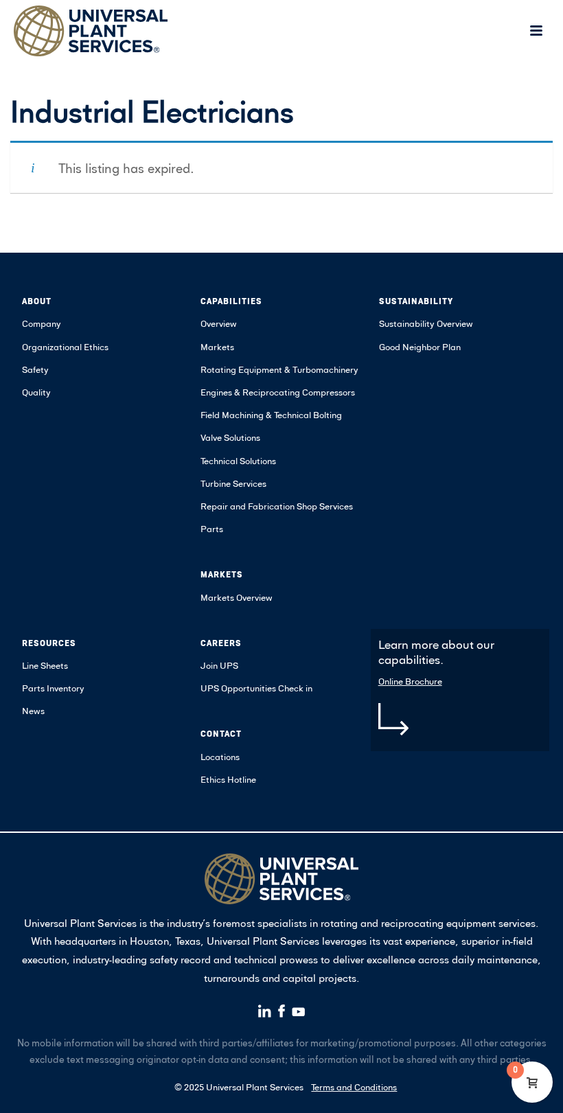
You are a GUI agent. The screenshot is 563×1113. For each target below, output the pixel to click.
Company (41, 323)
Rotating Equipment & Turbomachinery (279, 369)
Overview (218, 323)
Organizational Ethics (65, 346)
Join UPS (219, 665)
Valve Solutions (230, 437)
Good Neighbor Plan (420, 346)
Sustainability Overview (426, 323)
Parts (211, 528)
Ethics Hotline (228, 779)
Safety (35, 369)
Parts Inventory (53, 687)
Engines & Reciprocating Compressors (277, 392)
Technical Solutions (238, 460)
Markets (217, 346)
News (33, 710)
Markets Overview (236, 597)
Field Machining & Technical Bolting (271, 414)
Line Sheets (45, 665)
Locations (220, 756)
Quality (36, 392)
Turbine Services (233, 483)
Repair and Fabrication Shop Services (276, 506)
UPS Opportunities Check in (256, 687)
